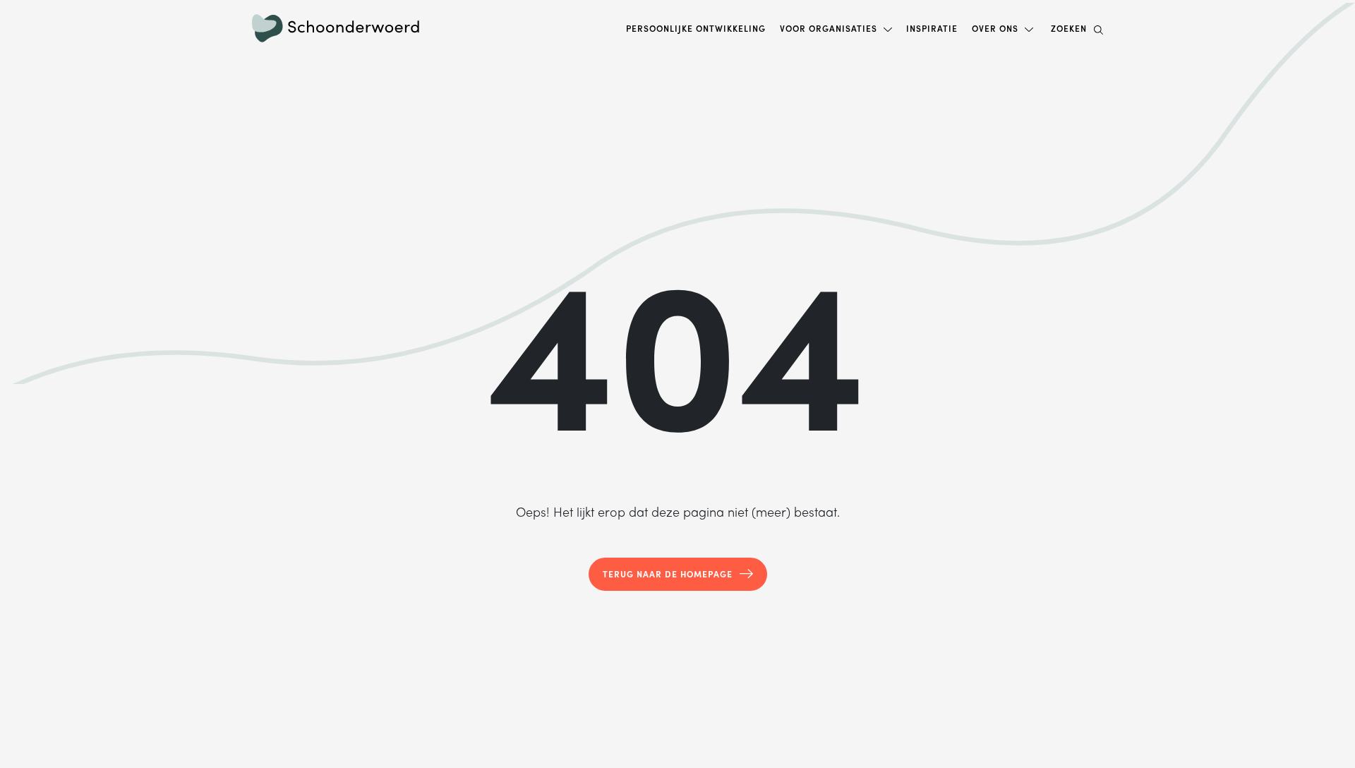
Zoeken (1069, 28)
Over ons (995, 28)
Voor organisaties (828, 28)
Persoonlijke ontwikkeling (696, 28)
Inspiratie (932, 28)
